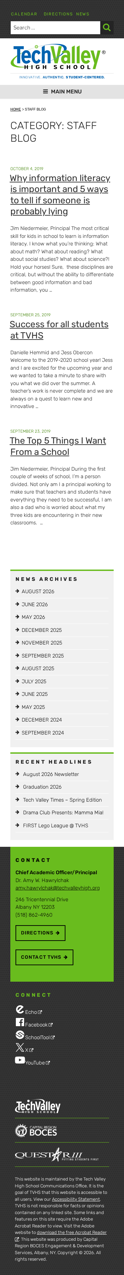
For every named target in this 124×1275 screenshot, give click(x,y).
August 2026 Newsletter (51, 774)
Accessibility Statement (76, 1199)
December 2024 (42, 720)
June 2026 (35, 604)
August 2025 (38, 668)
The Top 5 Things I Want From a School (58, 446)
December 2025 (42, 630)
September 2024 (43, 733)
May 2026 (33, 617)
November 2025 (42, 643)
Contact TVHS (41, 957)
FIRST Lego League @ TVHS (55, 826)
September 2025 (43, 656)
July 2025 (34, 681)
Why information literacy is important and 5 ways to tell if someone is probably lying (60, 195)
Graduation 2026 (42, 787)
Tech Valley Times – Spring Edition (62, 800)
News (83, 14)
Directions (58, 14)
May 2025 (33, 707)
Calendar (24, 14)
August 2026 (38, 591)
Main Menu (66, 91)
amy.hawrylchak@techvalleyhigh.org (58, 888)
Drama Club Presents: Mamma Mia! (63, 812)
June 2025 (35, 694)
